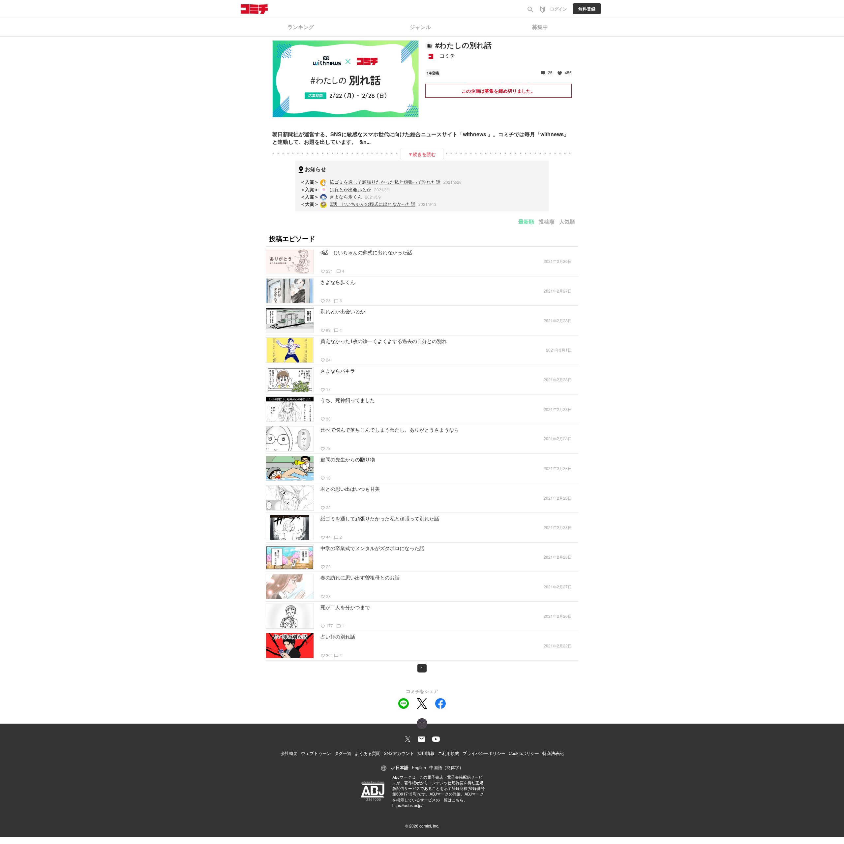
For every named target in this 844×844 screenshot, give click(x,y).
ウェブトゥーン (316, 753)
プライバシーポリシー (484, 753)
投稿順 (547, 221)
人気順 (567, 221)
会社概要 (289, 753)
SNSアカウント (399, 753)
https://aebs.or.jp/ (407, 805)
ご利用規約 (448, 753)
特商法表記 (553, 753)
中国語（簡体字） (446, 767)
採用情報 (426, 753)
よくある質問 (367, 753)
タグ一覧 (342, 753)
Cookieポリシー (524, 753)
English (419, 767)
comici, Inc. (429, 825)
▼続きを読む (422, 154)
